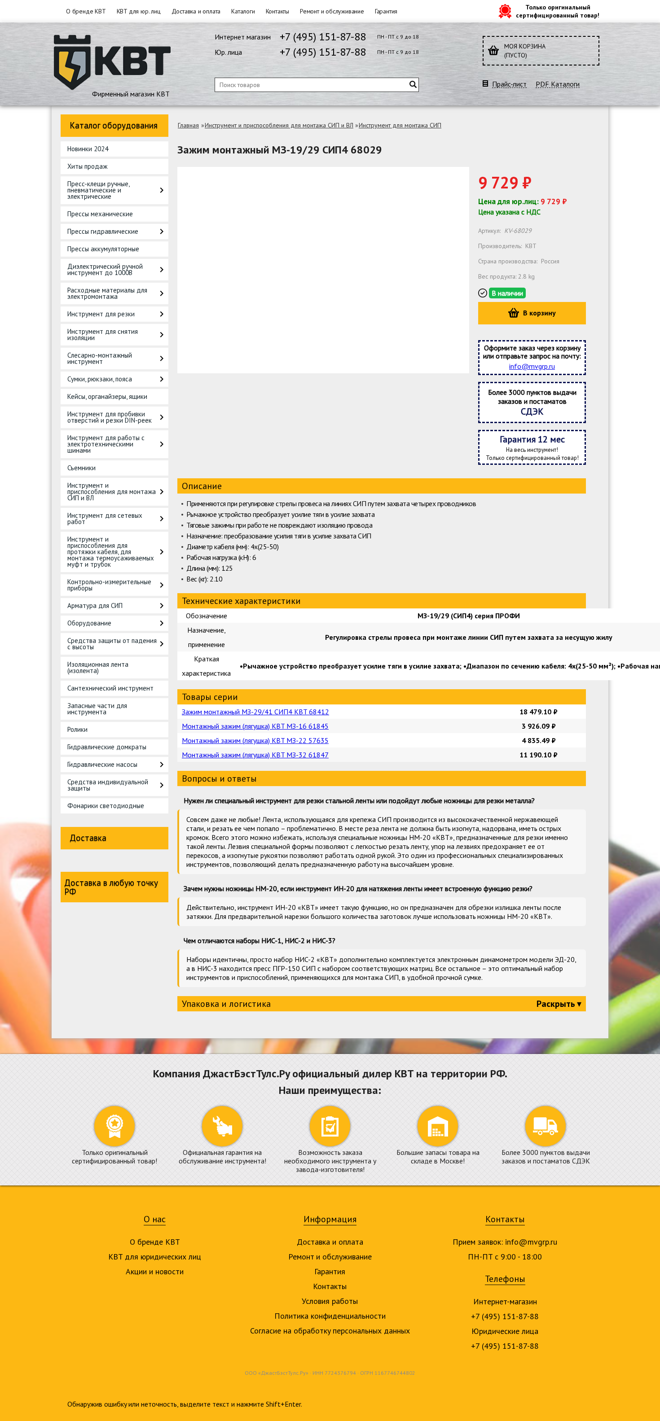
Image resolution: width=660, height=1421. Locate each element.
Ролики (77, 729)
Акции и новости (155, 1271)
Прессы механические (100, 214)
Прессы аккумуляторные (103, 249)
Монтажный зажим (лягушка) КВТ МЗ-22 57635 (255, 740)
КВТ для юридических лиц (154, 1256)
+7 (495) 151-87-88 (323, 37)
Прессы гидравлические (102, 231)
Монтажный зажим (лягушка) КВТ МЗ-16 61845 (255, 725)
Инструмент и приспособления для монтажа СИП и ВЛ (111, 491)
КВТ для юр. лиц (139, 11)
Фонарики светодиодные (105, 805)
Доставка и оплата (196, 11)
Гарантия (386, 11)
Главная (188, 125)
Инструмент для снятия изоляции (102, 334)
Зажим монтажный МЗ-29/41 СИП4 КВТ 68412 (255, 711)
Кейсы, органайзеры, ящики (107, 396)
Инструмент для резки (101, 314)
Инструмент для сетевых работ (104, 518)
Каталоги (243, 11)
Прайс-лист (509, 84)
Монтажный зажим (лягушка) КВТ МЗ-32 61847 (255, 754)
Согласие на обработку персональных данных (330, 1330)
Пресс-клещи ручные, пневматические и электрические (98, 190)
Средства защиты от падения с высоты (112, 643)
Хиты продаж (87, 166)
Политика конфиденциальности (330, 1316)
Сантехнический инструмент (110, 688)
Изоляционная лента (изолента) (97, 667)
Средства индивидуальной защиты (107, 785)
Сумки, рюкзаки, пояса (99, 379)
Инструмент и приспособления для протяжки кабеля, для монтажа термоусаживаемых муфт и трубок (110, 551)
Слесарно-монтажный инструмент (99, 358)
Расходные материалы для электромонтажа (107, 293)
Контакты (277, 11)
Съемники (81, 467)
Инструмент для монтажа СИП (400, 125)
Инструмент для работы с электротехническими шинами (106, 444)
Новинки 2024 (87, 148)
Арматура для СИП (95, 605)
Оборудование (89, 623)
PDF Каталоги (558, 84)
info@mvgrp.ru (532, 366)
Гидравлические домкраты (106, 747)
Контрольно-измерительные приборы (109, 584)
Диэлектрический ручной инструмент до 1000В (105, 269)
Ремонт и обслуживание (332, 11)
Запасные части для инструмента (97, 708)
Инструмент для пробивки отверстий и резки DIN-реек (109, 417)
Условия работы (330, 1301)
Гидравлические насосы (102, 764)
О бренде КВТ (86, 11)
